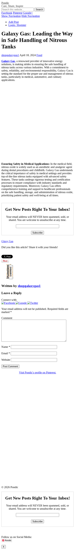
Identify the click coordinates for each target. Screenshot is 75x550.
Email (5, 353)
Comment (6, 318)
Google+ (28, 12)
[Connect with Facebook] (8, 302)
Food (39, 55)
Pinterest (17, 12)
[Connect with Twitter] (32, 302)
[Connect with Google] (21, 302)
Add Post (13, 21)
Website (5, 359)
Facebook (6, 12)
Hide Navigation (30, 16)
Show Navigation (11, 16)
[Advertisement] (37, 122)
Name (5, 346)
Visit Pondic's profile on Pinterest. (37, 372)
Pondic (5, 2)
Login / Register (17, 25)
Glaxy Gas (7, 241)
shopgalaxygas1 (10, 55)
